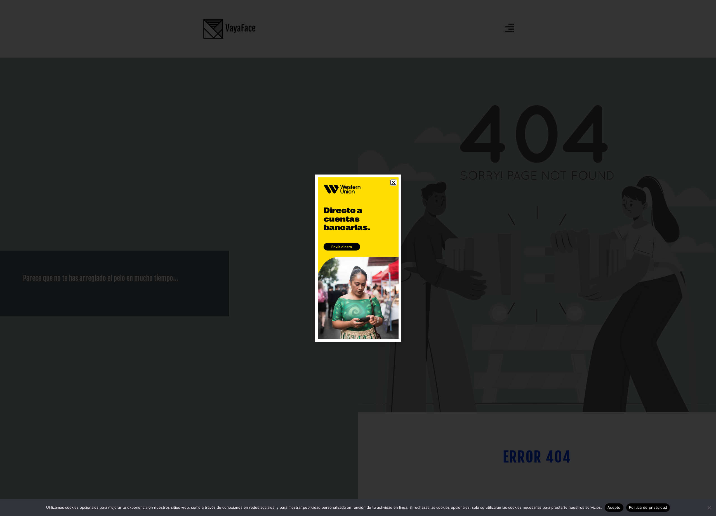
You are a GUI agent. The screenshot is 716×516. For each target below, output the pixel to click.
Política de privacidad (648, 507)
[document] (358, 258)
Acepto (614, 507)
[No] (709, 507)
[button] (393, 182)
